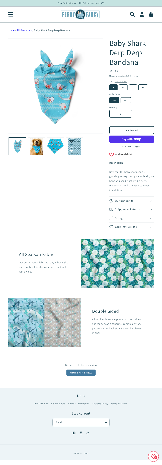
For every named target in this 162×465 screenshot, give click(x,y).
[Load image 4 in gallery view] (74, 146)
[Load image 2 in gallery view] (36, 146)
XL (143, 87)
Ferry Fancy (84, 453)
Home (11, 30)
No (114, 100)
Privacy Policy (41, 403)
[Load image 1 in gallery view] (17, 146)
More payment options (131, 146)
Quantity (113, 107)
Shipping (113, 76)
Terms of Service (119, 403)
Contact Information (78, 403)
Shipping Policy (100, 403)
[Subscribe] (105, 422)
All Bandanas (24, 30)
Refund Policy (58, 403)
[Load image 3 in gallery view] (55, 146)
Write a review (81, 372)
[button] (132, 14)
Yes (126, 100)
